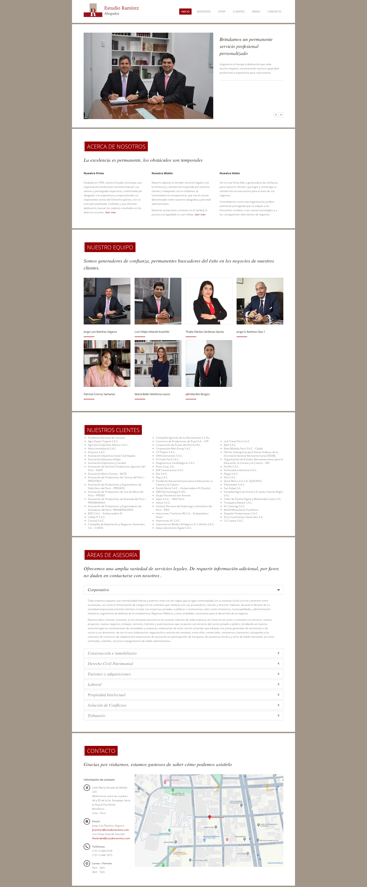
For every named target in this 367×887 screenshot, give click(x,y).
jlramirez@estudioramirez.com (110, 830)
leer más (111, 212)
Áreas (256, 11)
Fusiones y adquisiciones (109, 674)
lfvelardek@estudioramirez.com (111, 838)
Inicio (185, 11)
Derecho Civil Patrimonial (110, 663)
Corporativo (98, 589)
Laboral (95, 684)
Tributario (96, 715)
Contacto (274, 11)
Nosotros (204, 11)
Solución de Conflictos (107, 705)
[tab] (183, 589)
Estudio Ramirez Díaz (113, 11)
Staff (221, 11)
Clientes (239, 11)
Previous (275, 114)
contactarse (121, 575)
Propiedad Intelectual (107, 694)
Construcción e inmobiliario (112, 653)
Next (281, 114)
